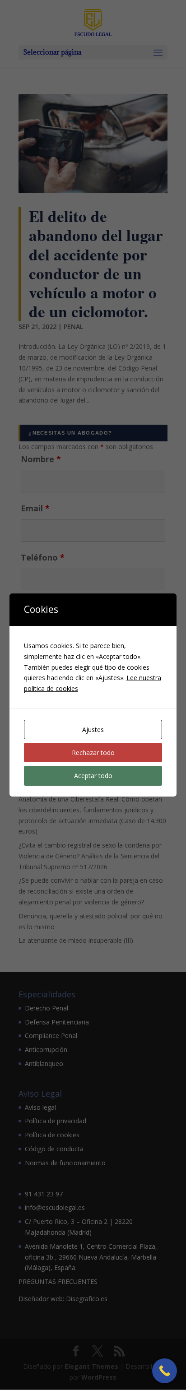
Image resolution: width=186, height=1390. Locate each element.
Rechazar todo (93, 752)
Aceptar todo (93, 775)
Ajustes (93, 729)
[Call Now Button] (164, 1370)
